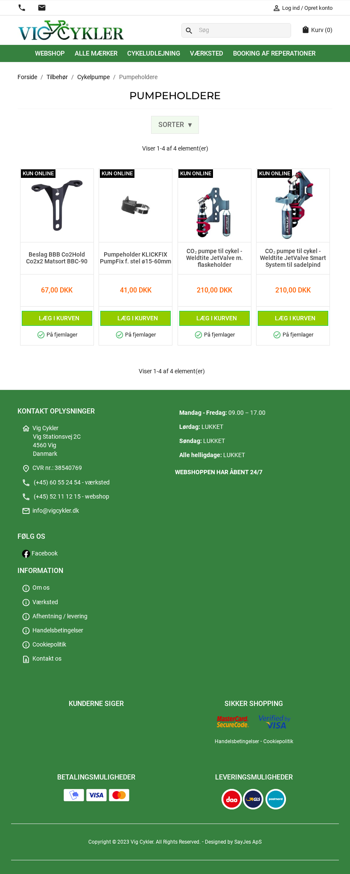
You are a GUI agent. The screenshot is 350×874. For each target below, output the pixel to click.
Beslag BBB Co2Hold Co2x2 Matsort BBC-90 (57, 258)
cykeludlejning (153, 53)
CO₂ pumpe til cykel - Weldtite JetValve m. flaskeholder (214, 258)
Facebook (44, 553)
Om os (36, 587)
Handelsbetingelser (52, 630)
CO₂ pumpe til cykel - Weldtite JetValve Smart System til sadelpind (293, 258)
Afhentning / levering (55, 616)
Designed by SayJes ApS (233, 842)
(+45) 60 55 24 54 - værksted (66, 482)
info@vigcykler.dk (50, 510)
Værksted (206, 53)
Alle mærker (96, 53)
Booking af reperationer (274, 53)
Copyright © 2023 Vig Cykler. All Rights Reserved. (145, 842)
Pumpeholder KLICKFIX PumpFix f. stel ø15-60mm (135, 258)
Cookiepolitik (44, 644)
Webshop (50, 53)
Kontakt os (41, 658)
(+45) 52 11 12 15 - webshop (65, 496)
